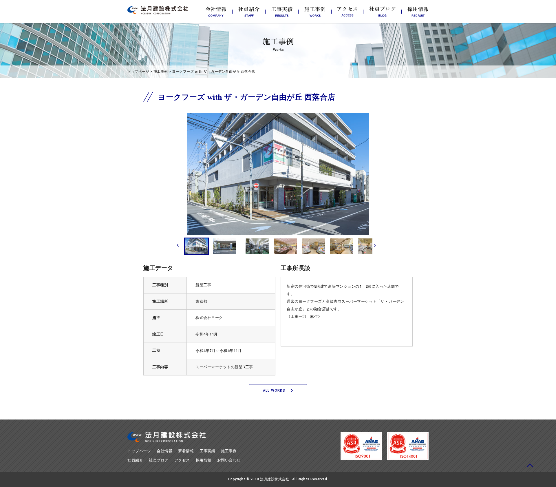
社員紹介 (135, 460)
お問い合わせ (229, 460)
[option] (278, 174)
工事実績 (207, 451)
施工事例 (160, 72)
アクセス (182, 460)
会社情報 (164, 451)
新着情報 (186, 451)
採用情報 (203, 460)
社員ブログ (159, 460)
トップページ (138, 72)
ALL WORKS (274, 390)
